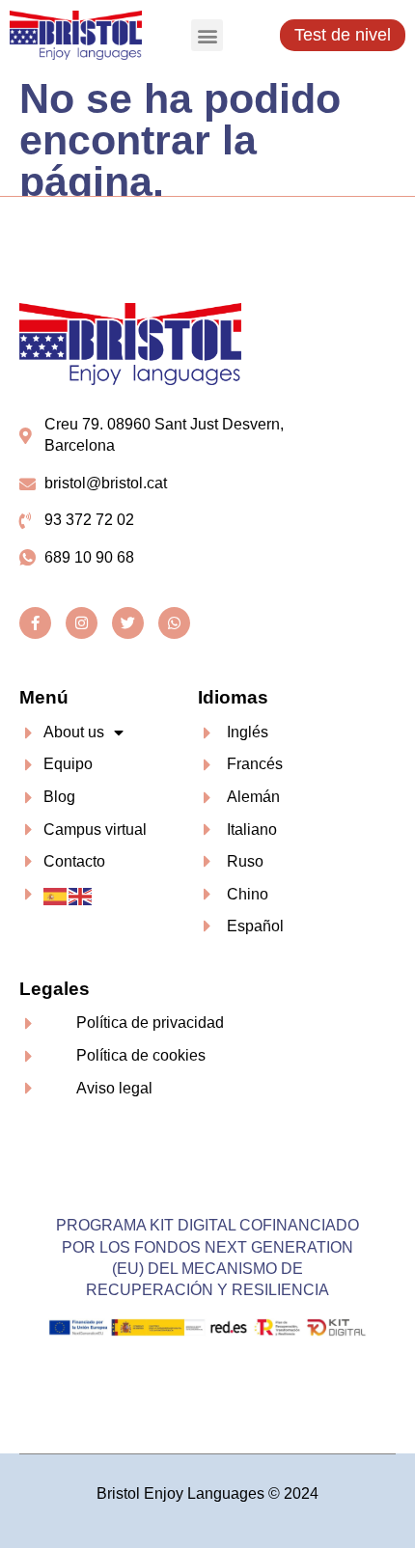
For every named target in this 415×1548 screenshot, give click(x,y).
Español (255, 926)
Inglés (247, 732)
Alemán (253, 796)
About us (73, 732)
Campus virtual (95, 829)
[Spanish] (56, 895)
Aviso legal (114, 1088)
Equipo (68, 764)
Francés (255, 764)
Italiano (252, 829)
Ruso (245, 861)
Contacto (74, 861)
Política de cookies (141, 1055)
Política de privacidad (150, 1022)
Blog (59, 796)
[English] (81, 895)
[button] (207, 35)
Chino (247, 894)
